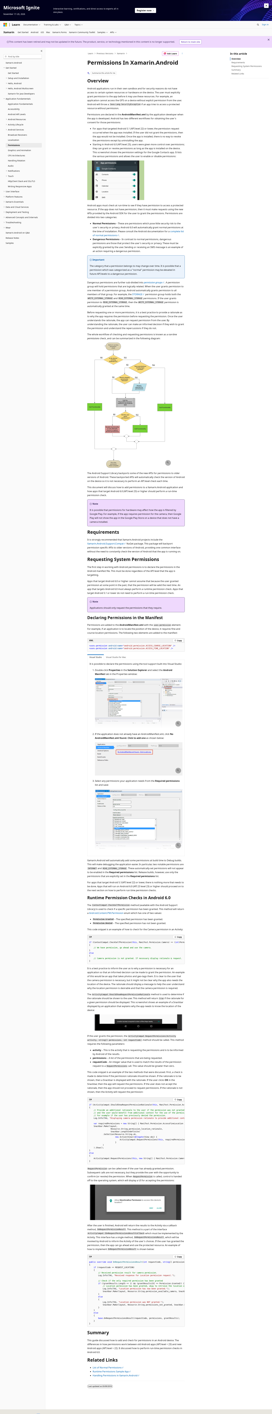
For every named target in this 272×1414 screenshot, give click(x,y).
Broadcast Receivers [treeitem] (17, 135)
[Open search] (258, 24)
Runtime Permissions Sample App (111, 1371)
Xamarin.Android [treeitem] (14, 62)
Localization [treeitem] (13, 140)
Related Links (237, 73)
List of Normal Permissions (107, 1367)
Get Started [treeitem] (13, 73)
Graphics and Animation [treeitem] (19, 150)
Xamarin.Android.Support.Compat (105, 543)
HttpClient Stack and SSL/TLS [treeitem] (21, 181)
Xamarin (121, 53)
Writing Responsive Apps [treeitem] (20, 186)
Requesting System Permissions (246, 66)
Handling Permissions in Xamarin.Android (115, 1375)
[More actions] (182, 53)
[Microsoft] (5, 25)
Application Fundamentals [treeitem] (20, 104)
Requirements (238, 62)
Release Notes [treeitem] (12, 238)
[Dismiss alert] (266, 5)
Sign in (265, 24)
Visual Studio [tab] (95, 657)
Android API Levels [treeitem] (17, 114)
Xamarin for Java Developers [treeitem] (21, 93)
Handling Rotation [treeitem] (16, 160)
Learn (90, 53)
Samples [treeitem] (10, 243)
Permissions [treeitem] (14, 145)
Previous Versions (105, 53)
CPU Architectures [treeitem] (16, 155)
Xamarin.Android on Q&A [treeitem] (18, 232)
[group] (136, 951)
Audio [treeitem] (10, 165)
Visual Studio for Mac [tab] (116, 657)
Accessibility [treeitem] (14, 109)
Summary (236, 69)
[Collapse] (41, 51)
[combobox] (22, 56)
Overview (236, 58)
